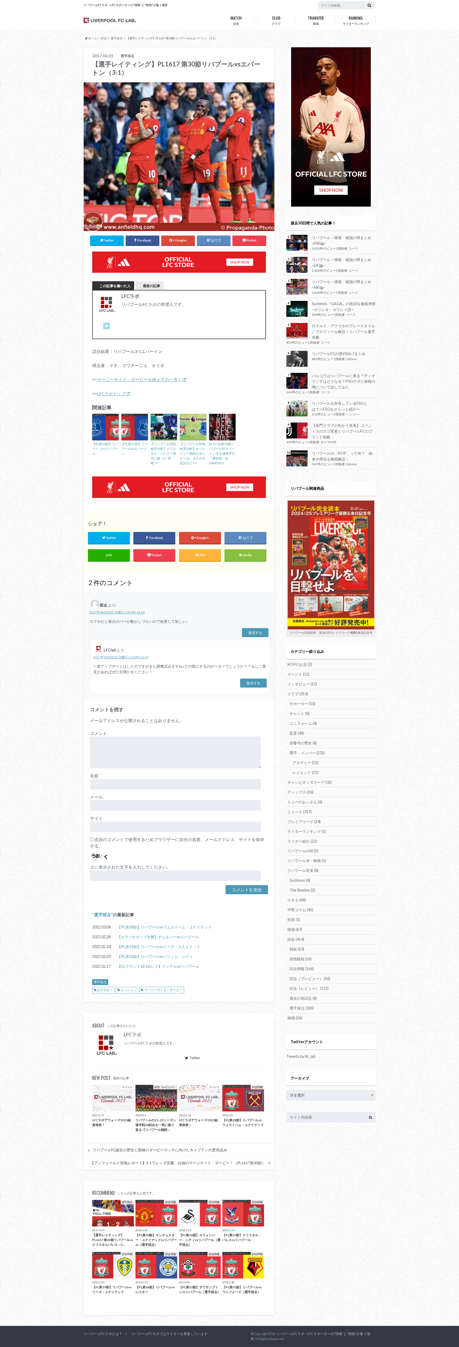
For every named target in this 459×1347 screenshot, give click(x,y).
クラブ (276, 20)
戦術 (297, 949)
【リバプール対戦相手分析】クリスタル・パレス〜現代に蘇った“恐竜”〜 (163, 453)
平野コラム (300, 909)
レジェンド (305, 772)
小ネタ (296, 900)
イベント (298, 674)
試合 (236, 20)
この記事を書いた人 (115, 286)
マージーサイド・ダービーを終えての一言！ (139, 379)
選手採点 (102, 914)
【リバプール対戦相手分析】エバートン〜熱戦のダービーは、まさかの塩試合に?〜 (192, 453)
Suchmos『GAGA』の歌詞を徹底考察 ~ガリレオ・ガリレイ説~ (344, 306)
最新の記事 (151, 286)
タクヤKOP (328, 442)
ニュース (299, 811)
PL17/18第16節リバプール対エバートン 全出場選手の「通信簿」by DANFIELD (222, 453)
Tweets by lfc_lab (301, 1056)
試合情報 (302, 968)
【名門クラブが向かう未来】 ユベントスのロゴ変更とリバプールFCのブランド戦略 (342, 431)
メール (96, 796)
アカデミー (305, 762)
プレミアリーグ (304, 821)
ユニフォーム (303, 723)
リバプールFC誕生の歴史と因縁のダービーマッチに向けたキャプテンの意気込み (160, 1150)
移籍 (316, 20)
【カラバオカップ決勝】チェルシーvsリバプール (158, 937)
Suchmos (300, 880)
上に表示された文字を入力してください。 (130, 866)
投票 (293, 919)
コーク (353, 248)
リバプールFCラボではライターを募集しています (169, 1334)
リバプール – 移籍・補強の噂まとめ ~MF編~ (341, 284)
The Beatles (302, 890)
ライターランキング (356, 20)
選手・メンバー (307, 753)
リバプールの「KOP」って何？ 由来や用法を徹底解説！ (342, 456)
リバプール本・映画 (306, 860)
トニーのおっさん (304, 802)
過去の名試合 (303, 998)
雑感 (294, 1018)
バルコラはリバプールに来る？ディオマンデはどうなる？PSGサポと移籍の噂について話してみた (343, 381)
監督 (297, 733)
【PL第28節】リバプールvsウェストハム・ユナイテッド (164, 927)
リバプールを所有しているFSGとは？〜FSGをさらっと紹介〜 (339, 406)
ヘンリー (352, 414)
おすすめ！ (105, 990)
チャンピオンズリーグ (309, 782)
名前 (94, 775)
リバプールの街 (302, 851)
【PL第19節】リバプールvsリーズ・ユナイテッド (158, 946)
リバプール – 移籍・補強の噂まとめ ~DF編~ (341, 262)
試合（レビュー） (309, 988)
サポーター (302, 703)
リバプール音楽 (302, 870)
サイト (96, 818)
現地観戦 (301, 959)
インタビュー (302, 684)
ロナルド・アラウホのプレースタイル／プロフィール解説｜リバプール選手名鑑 (343, 331)
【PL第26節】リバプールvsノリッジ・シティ (155, 956)
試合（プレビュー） (310, 978)
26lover (351, 359)
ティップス (300, 792)
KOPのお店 (299, 664)
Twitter (194, 1058)
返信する (255, 632)
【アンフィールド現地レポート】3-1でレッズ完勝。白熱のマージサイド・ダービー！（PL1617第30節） (177, 1163)
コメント (98, 733)
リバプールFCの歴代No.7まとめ (339, 353)
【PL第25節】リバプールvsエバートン (134, 448)
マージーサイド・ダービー (163, 990)
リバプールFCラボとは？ (102, 1334)
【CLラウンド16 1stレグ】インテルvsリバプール (158, 966)
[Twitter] (106, 329)
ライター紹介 (302, 841)
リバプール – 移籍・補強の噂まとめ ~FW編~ (341, 240)
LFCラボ (132, 1034)
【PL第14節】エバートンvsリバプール (105, 448)
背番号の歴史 (303, 743)
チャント (299, 713)
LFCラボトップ (111, 393)
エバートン (129, 990)
